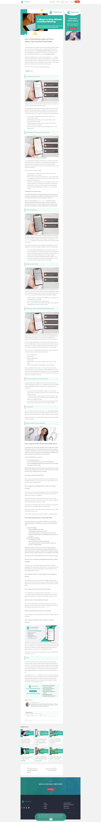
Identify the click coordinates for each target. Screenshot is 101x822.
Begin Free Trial (33, 691)
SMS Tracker (66, 806)
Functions (52, 1)
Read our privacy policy (59, 817)
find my (27, 720)
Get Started (50, 789)
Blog (62, 1)
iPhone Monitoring (67, 803)
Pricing (58, 1)
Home (45, 803)
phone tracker (27, 240)
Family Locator (66, 808)
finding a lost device (42, 200)
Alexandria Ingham (34, 702)
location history (46, 720)
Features (45, 804)
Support (71, 1)
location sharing (53, 720)
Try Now (77, 1)
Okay (51, 819)
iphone (41, 720)
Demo (66, 1)
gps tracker (37, 720)
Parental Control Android (68, 804)
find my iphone (31, 720)
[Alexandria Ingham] (27, 706)
